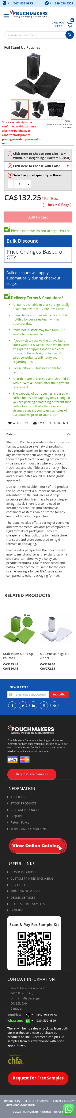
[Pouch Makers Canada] (29, 14)
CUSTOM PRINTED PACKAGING (32, 878)
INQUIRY (17, 816)
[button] (38, 109)
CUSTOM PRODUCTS (25, 810)
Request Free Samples (32, 774)
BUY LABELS (19, 885)
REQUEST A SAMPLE (36, 1101)
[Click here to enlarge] (38, 76)
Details (11, 434)
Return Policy (20, 822)
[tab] (38, 434)
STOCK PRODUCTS (23, 803)
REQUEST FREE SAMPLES (28, 904)
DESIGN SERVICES (23, 898)
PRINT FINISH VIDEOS (25, 891)
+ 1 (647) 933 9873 (20, 3)
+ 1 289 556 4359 (61, 3)
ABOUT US (18, 797)
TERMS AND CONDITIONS (29, 829)
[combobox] (39, 35)
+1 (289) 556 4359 (43, 1020)
